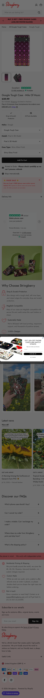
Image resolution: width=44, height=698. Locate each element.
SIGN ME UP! (33, 353)
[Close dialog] (42, 338)
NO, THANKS (33, 357)
